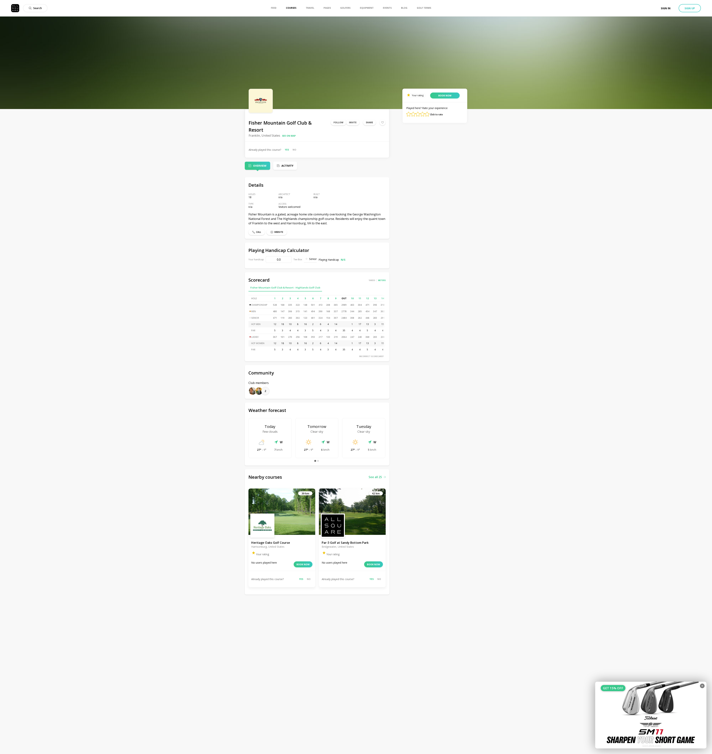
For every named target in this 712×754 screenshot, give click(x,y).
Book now (303, 564)
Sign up (690, 8)
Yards (372, 280)
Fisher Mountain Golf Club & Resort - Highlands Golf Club (285, 287)
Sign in (665, 8)
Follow (338, 122)
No (294, 149)
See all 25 (375, 477)
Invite (353, 122)
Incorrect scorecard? (371, 356)
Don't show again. (651, 745)
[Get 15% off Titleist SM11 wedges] (650, 715)
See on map (289, 135)
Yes (287, 149)
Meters (382, 280)
